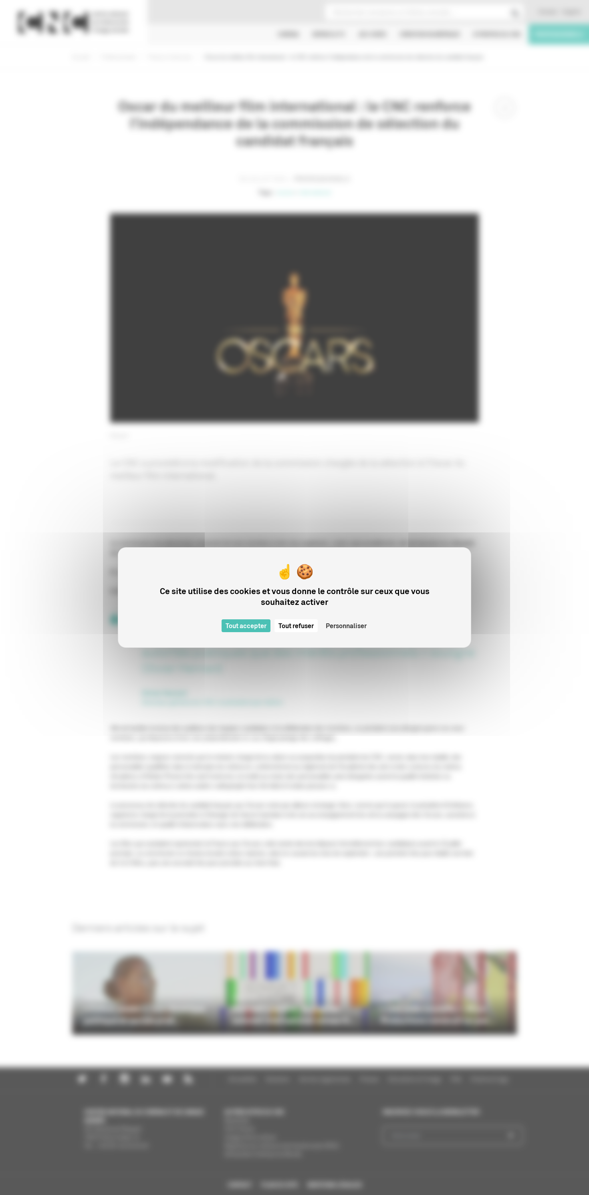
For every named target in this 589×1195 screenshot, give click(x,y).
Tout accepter (246, 626)
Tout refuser (296, 626)
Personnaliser (346, 626)
